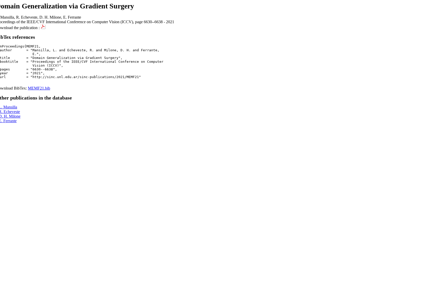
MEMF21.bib (39, 88)
